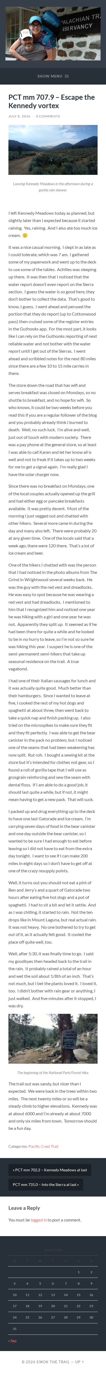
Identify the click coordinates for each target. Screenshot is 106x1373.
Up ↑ (80, 1362)
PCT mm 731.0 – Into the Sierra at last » (46, 1184)
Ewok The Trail (53, 1362)
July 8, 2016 (19, 116)
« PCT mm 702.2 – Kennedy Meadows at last (50, 1170)
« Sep (12, 1341)
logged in (39, 1219)
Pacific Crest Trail (43, 1146)
